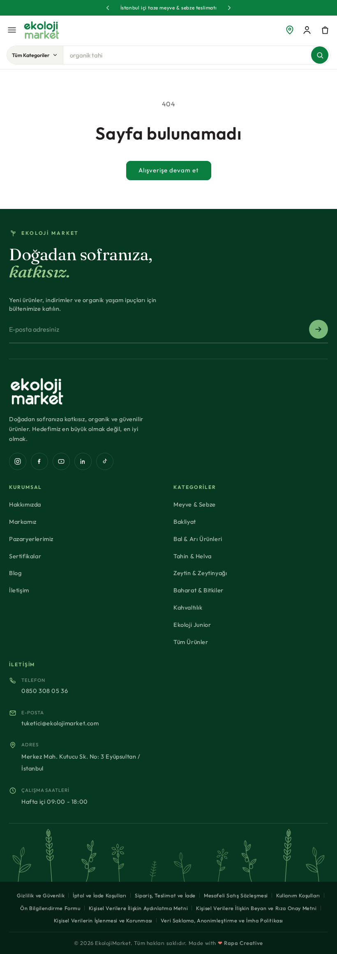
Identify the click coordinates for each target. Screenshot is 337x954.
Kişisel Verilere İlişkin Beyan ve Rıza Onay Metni (256, 908)
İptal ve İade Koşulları (100, 895)
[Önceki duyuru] (107, 7)
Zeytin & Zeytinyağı (200, 573)
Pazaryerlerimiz (31, 539)
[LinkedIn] (83, 461)
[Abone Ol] (318, 329)
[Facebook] (39, 461)
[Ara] (319, 55)
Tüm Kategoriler (30, 55)
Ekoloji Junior (192, 624)
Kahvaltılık (188, 607)
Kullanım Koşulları (298, 895)
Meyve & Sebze (194, 504)
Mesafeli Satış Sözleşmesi (236, 895)
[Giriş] (307, 30)
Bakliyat (184, 521)
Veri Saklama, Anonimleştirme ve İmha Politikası (222, 920)
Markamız (23, 521)
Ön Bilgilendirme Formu (50, 908)
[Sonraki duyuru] (229, 7)
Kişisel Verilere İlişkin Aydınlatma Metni (138, 908)
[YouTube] (61, 461)
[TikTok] (104, 461)
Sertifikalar (25, 556)
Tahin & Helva (192, 556)
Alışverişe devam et (168, 170)
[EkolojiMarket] (41, 30)
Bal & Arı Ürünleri (197, 539)
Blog (15, 573)
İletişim (19, 590)
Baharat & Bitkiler (198, 590)
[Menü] (12, 30)
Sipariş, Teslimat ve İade (165, 895)
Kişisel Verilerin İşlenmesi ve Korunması (103, 920)
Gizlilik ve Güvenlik (41, 895)
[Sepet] (325, 30)
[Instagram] (17, 461)
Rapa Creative (243, 943)
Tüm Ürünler (190, 642)
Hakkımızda (25, 504)
